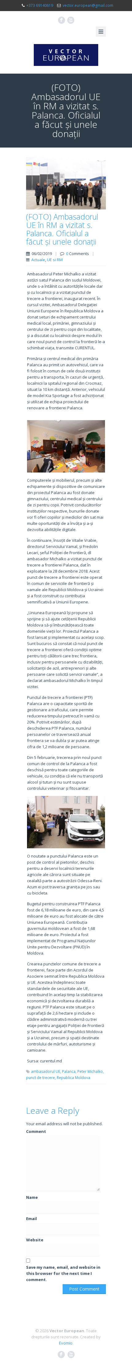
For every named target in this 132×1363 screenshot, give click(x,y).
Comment (36, 1131)
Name (32, 1197)
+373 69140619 (39, 5)
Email (31, 1218)
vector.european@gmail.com (88, 5)
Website (34, 1240)
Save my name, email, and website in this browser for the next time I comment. (63, 1273)
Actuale (38, 259)
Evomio (65, 1343)
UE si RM (55, 259)
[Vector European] (66, 55)
